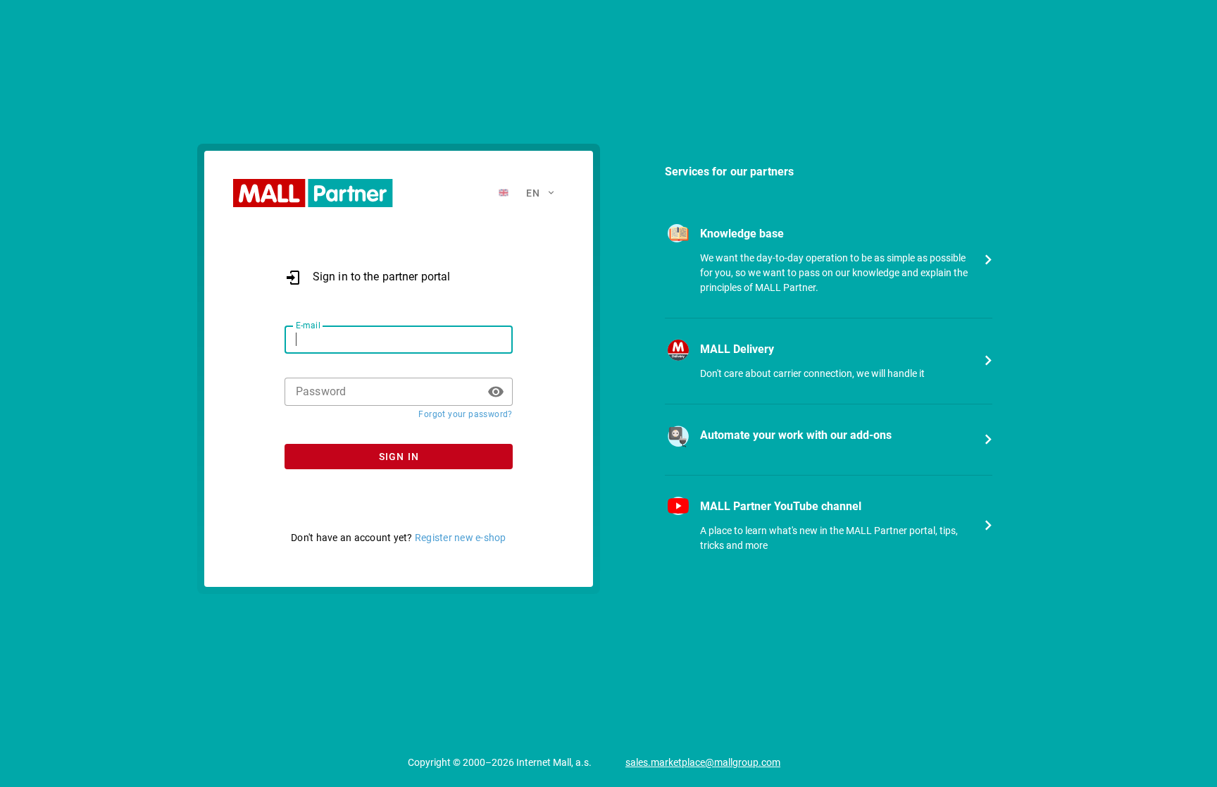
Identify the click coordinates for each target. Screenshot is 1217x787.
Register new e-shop (460, 537)
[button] (495, 391)
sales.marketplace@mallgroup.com (702, 762)
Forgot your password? (465, 414)
